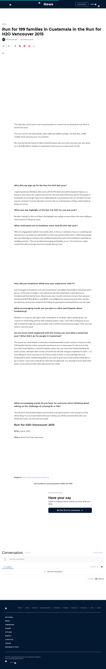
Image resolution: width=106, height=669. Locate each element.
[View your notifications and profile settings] (102, 567)
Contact (27, 607)
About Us (20, 607)
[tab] (8, 567)
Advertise (34, 607)
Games (92, 607)
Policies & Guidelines (45, 607)
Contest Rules (83, 607)
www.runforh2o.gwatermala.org (35, 477)
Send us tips (74, 607)
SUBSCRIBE (81, 4)
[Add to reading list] (9, 46)
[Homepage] (9, 607)
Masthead (65, 607)
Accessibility (57, 607)
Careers (99, 607)
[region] (53, 566)
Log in (95, 552)
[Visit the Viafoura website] (99, 579)
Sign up (100, 552)
